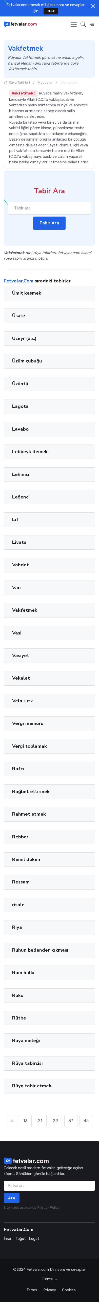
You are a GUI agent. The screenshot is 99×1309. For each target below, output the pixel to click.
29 (55, 1120)
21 (40, 1120)
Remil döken (26, 859)
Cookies (69, 1290)
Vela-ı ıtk (22, 701)
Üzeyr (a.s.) (24, 338)
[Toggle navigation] (73, 24)
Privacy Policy (48, 1207)
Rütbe (19, 1018)
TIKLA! (50, 11)
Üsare (18, 316)
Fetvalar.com (38, 1269)
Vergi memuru (28, 723)
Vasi (17, 633)
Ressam (21, 882)
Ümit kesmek (26, 293)
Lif (15, 519)
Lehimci (20, 474)
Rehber (20, 837)
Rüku (18, 995)
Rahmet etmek (29, 814)
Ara (11, 1198)
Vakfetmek (24, 610)
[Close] (93, 6)
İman (8, 1238)
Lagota (20, 406)
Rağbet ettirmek (31, 791)
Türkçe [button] (48, 1279)
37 (71, 1120)
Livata (19, 542)
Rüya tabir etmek (31, 1086)
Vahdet (20, 565)
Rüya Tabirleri (19, 82)
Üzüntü (20, 383)
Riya (17, 927)
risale (18, 904)
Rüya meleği (26, 1040)
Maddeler (45, 82)
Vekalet (21, 678)
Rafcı (18, 768)
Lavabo (20, 429)
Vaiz (17, 587)
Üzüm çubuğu (27, 361)
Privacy (49, 1290)
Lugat (34, 1238)
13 (25, 1120)
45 (86, 1120)
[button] (83, 24)
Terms (31, 1290)
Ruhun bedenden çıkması (40, 950)
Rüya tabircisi (27, 1063)
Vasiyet (20, 655)
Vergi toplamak (29, 746)
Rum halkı (23, 972)
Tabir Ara (49, 223)
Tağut (20, 1238)
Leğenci (21, 497)
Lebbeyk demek (30, 451)
